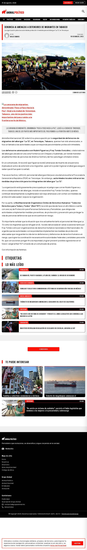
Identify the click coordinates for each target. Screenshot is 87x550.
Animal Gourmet (8, 477)
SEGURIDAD (36, 19)
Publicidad (6, 493)
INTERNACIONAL (55, 19)
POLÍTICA (10, 19)
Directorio (5, 459)
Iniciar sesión (79, 3)
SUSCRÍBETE (67, 3)
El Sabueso (6, 480)
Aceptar (77, 543)
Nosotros (5, 456)
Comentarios (43, 349)
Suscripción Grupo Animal (11, 496)
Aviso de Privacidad (58, 545)
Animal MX (5, 483)
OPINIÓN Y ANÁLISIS (69, 19)
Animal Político (7, 475)
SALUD (45, 19)
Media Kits (9, 443)
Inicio (4, 454)
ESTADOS (18, 19)
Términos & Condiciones (69, 508)
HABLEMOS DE (82, 19)
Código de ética (8, 464)
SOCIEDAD (27, 19)
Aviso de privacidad (9, 462)
